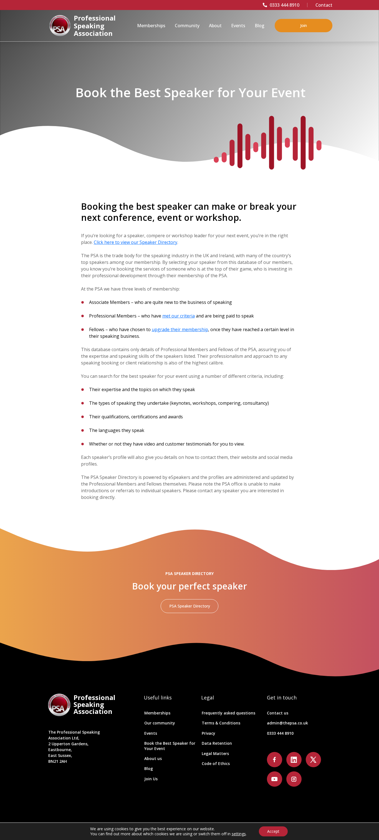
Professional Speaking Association (95, 25)
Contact (323, 5)
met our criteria (178, 316)
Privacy (208, 733)
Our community (159, 723)
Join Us (151, 778)
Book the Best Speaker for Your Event (169, 746)
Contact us (277, 713)
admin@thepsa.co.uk (287, 723)
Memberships (157, 713)
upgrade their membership (180, 329)
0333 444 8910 (284, 5)
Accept (273, 831)
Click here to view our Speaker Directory (135, 242)
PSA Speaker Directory (189, 606)
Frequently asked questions (228, 713)
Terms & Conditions (221, 723)
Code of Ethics (216, 763)
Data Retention (217, 743)
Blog (148, 768)
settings (239, 833)
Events (150, 733)
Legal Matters (215, 753)
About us (153, 758)
